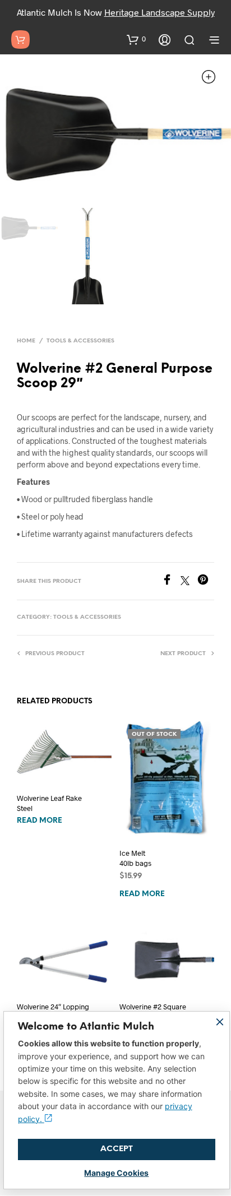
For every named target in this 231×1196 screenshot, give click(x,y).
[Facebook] (171, 581)
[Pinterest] (205, 581)
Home (26, 341)
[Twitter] (189, 581)
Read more (39, 820)
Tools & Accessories (80, 341)
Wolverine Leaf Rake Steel (49, 803)
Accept (116, 1149)
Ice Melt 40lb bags (135, 858)
